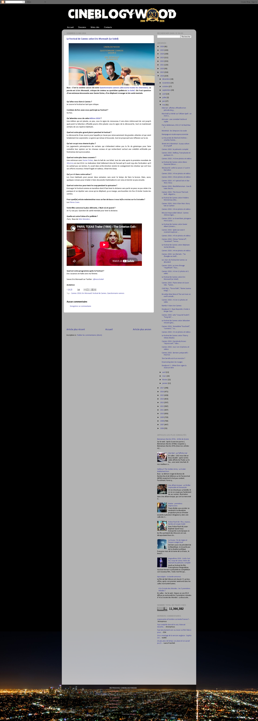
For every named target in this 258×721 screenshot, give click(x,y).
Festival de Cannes (99, 293)
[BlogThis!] (87, 289)
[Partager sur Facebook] (92, 289)
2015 (162, 395)
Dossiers (82, 27)
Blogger (133, 714)
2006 (162, 428)
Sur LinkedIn (114, 691)
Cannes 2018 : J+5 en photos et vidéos (176, 236)
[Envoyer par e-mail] (85, 289)
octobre (165, 86)
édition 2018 (94, 118)
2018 (162, 76)
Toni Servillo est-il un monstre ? (173, 358)
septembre (166, 90)
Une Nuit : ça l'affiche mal (177, 453)
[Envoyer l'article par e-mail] (78, 289)
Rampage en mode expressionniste (175, 134)
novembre (166, 83)
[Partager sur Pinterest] (95, 289)
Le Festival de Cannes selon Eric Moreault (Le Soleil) (92, 39)
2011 (162, 410)
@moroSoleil (98, 279)
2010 (162, 414)
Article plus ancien (142, 329)
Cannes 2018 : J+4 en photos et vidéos (176, 251)
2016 (162, 392)
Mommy (70, 163)
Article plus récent (76, 329)
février (165, 380)
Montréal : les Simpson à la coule (174, 131)
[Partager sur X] (90, 289)
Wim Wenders (84, 219)
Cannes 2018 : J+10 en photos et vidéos (176, 159)
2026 (162, 46)
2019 (162, 72)
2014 (162, 399)
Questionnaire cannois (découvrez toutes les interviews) (124, 88)
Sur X (111, 694)
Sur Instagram (115, 704)
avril (164, 372)
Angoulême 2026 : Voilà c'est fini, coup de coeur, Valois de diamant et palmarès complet (179, 561)
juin (163, 101)
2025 (162, 50)
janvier (165, 383)
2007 (162, 425)
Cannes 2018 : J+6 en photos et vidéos (176, 209)
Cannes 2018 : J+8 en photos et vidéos (176, 177)
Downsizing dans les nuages (172, 362)
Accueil (70, 27)
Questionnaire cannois (115, 293)
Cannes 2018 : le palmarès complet (175, 149)
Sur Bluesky (114, 707)
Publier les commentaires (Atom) (89, 335)
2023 (162, 58)
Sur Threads (114, 701)
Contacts (108, 27)
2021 (162, 65)
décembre (166, 79)
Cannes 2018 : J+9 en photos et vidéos (176, 173)
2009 (162, 417)
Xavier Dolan (88, 160)
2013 (162, 402)
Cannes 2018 (76, 293)
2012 (162, 406)
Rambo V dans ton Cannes (172, 306)
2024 (162, 54)
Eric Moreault (87, 293)
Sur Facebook (115, 698)
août (164, 94)
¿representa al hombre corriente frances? (173, 619)
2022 (162, 61)
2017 (162, 388)
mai (164, 105)
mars (164, 376)
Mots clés (95, 27)
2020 (162, 69)
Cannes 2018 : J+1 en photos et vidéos (176, 332)
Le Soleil (131, 91)
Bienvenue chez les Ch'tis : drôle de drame (173, 439)
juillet (164, 97)
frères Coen (74, 202)
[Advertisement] (109, 320)
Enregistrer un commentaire (80, 306)
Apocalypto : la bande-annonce (169, 577)
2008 (162, 421)
